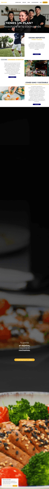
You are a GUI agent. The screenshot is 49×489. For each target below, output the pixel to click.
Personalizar (4, 485)
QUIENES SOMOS (18, 2)
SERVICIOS (24, 2)
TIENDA (28, 2)
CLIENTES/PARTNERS (34, 2)
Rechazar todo (10, 485)
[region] (10, 482)
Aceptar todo (15, 485)
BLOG (41, 2)
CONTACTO (45, 2)
